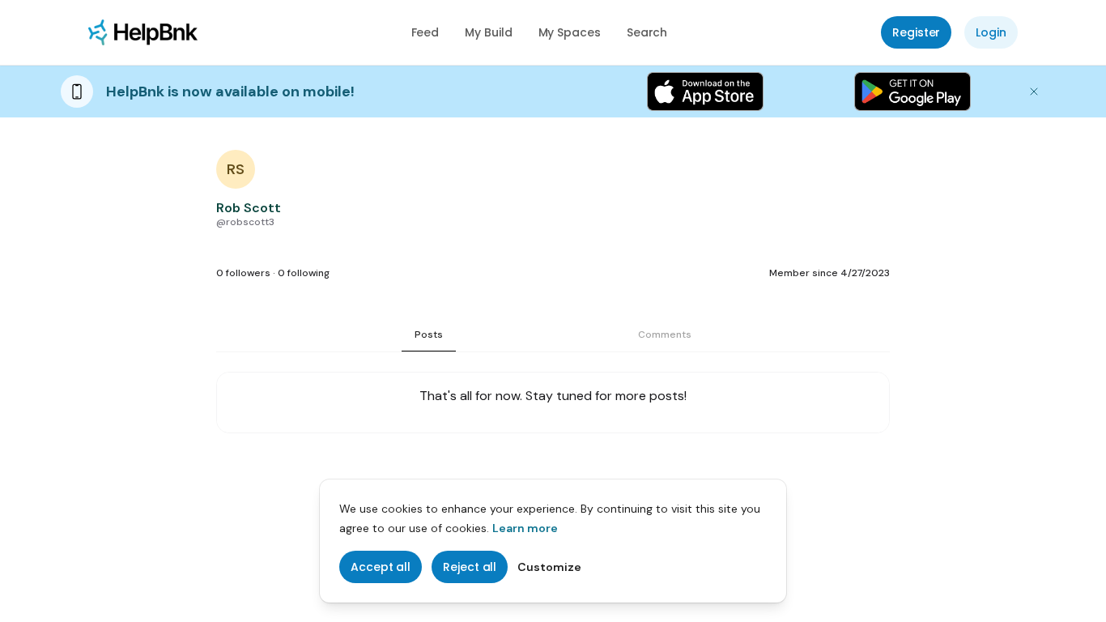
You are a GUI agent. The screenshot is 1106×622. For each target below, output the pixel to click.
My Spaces (569, 32)
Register (916, 32)
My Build (488, 32)
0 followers (243, 272)
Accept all (380, 567)
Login (991, 32)
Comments (664, 334)
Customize (549, 567)
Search (647, 32)
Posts (429, 334)
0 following (304, 272)
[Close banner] (1034, 91)
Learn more (525, 528)
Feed (425, 32)
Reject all (469, 567)
